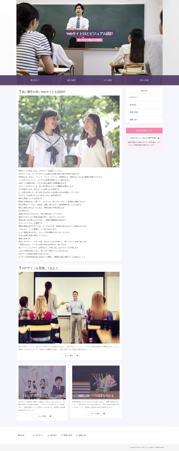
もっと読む (69, 355)
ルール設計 (108, 80)
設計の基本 (71, 80)
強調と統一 (134, 119)
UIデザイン (134, 97)
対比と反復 (144, 80)
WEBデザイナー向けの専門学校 (143, 138)
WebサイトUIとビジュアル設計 (89, 34)
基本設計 (133, 105)
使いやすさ (35, 80)
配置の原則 (134, 112)
